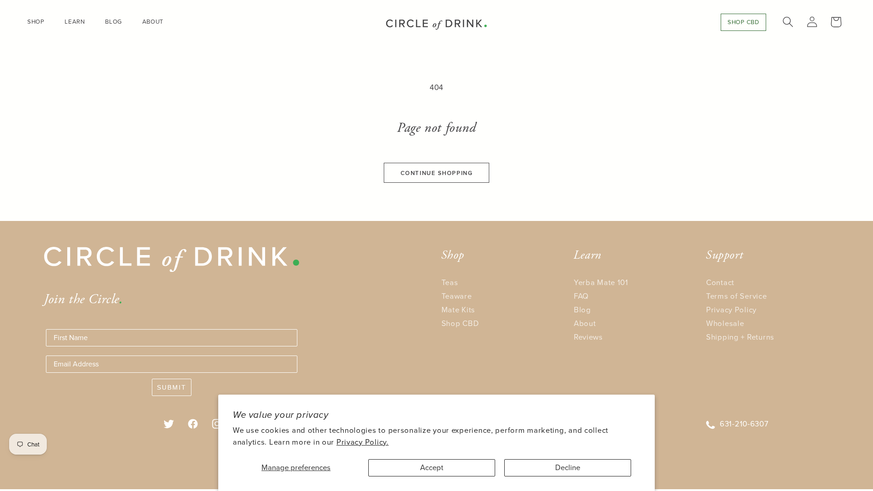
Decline (567, 467)
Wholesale (725, 323)
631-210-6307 (744, 424)
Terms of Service (736, 296)
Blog (582, 310)
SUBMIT (171, 387)
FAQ (581, 296)
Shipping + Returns (740, 337)
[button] (39, 21)
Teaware (457, 296)
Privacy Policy (731, 310)
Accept (431, 467)
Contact (720, 282)
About (585, 323)
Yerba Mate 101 (601, 282)
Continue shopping (437, 173)
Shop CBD (460, 323)
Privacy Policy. (362, 442)
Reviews (588, 337)
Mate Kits (458, 310)
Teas (450, 282)
